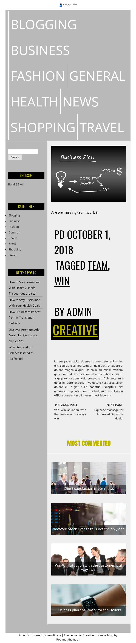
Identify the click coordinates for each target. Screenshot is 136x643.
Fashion (37, 75)
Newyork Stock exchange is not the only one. (88, 529)
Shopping (42, 127)
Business (40, 50)
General (97, 75)
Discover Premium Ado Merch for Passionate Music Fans (24, 335)
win (62, 280)
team (98, 265)
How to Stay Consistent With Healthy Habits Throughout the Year (24, 287)
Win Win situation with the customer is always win (70, 414)
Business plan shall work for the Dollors (88, 610)
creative (75, 329)
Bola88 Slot (15, 184)
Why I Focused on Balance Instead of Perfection (21, 353)
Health (34, 101)
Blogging (43, 24)
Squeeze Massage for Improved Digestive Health (108, 414)
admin (79, 311)
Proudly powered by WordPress (40, 635)
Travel (102, 127)
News (81, 101)
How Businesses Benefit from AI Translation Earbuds (25, 317)
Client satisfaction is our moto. (89, 488)
